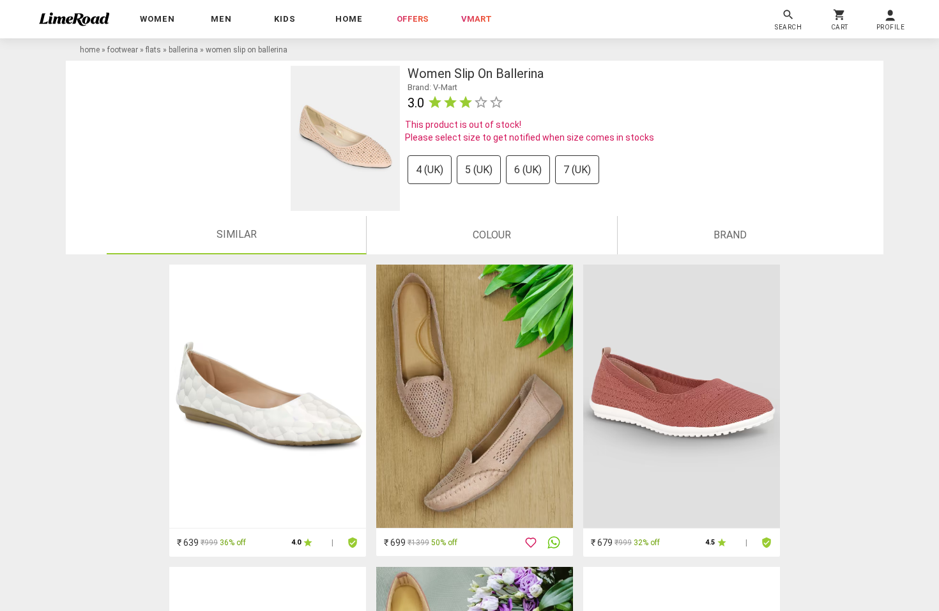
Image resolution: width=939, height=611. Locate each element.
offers (413, 19)
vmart (476, 19)
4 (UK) (429, 170)
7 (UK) (577, 170)
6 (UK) (528, 170)
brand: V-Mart (432, 87)
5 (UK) (478, 170)
